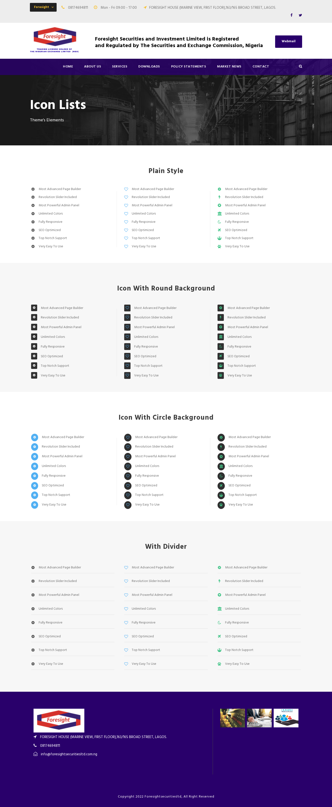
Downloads (149, 66)
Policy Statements (188, 66)
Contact (261, 66)
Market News (229, 66)
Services (119, 66)
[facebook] (291, 15)
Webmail (289, 41)
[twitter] (300, 15)
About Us (92, 66)
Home (68, 66)
